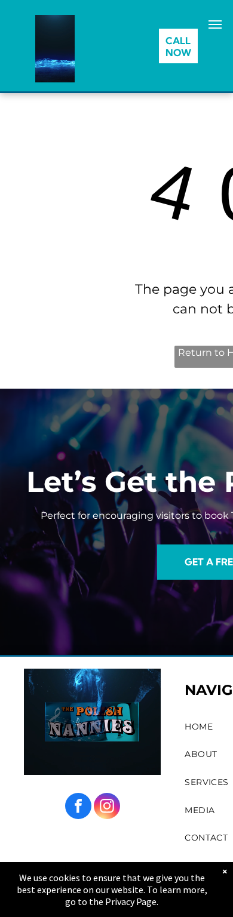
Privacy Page (131, 901)
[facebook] (78, 807)
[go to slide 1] (55, 65)
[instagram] (107, 807)
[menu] (215, 24)
